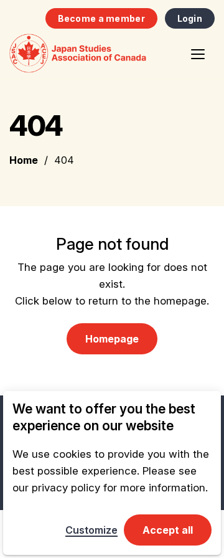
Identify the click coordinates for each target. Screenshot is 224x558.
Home (23, 160)
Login (189, 18)
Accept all (167, 530)
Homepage (112, 339)
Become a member (101, 18)
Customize (91, 530)
